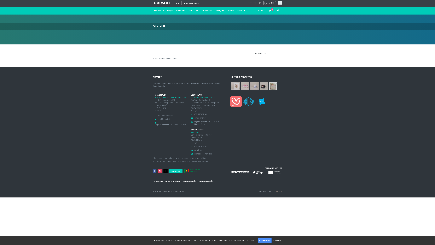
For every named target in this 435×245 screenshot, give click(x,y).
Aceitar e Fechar (264, 240)
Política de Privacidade (172, 181)
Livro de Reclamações (205, 181)
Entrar (271, 3)
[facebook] (154, 171)
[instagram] (160, 171)
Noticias (176, 3)
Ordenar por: (257, 53)
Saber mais (277, 240)
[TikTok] (165, 171)
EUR (280, 3)
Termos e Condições (189, 181)
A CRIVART (262, 11)
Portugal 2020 (158, 181)
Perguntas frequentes (191, 3)
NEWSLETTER (176, 171)
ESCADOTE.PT (277, 192)
